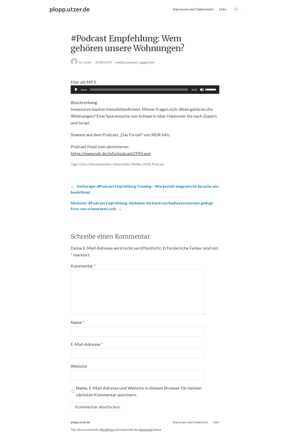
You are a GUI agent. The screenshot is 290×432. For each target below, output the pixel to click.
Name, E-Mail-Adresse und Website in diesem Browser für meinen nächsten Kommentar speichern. (138, 391)
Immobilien (121, 164)
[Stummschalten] (202, 89)
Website (79, 366)
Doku (83, 164)
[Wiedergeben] (76, 89)
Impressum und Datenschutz (193, 9)
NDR (147, 164)
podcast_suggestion (140, 62)
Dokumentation (100, 164)
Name (77, 322)
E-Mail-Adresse (87, 344)
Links (223, 9)
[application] (145, 89)
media (119, 62)
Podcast (158, 164)
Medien (136, 164)
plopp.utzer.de (69, 9)
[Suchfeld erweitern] (236, 9)
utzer (88, 62)
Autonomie (146, 429)
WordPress (107, 429)
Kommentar (83, 265)
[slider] (211, 89)
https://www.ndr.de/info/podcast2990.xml (111, 153)
